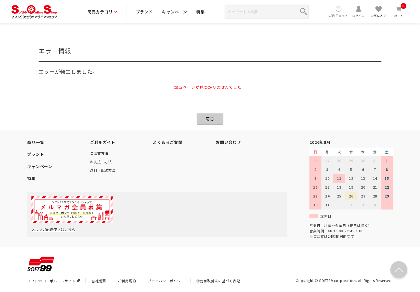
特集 (200, 12)
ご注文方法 (99, 153)
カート (399, 11)
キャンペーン (174, 12)
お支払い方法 (101, 161)
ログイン (358, 15)
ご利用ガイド (338, 15)
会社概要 (98, 280)
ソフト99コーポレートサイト (51, 280)
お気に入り (378, 15)
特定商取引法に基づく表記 (218, 280)
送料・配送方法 (103, 170)
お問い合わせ (228, 142)
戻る (210, 119)
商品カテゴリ (100, 12)
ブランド (144, 12)
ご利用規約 (127, 280)
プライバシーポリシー (166, 280)
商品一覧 (35, 142)
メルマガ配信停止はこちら (53, 229)
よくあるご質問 (168, 142)
